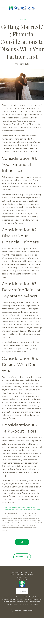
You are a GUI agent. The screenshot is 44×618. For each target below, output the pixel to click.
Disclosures (22, 591)
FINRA (25, 599)
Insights (22, 19)
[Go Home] (22, 8)
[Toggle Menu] (3, 8)
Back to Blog (22, 557)
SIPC (29, 599)
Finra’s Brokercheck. (34, 601)
